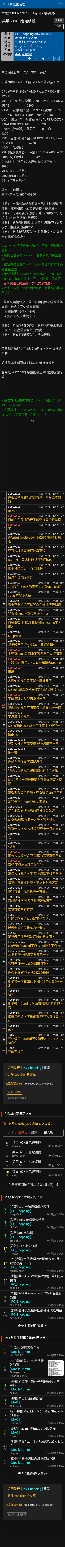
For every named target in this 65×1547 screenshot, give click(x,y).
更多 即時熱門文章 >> (32, 1474)
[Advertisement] (32, 456)
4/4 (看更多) (23, 54)
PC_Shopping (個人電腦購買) (38, 13)
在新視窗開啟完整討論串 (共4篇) (33, 1184)
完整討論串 (16, 1124)
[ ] (20, 1211)
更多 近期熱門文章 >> (32, 1325)
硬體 (28, 1068)
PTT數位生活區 (10, 13)
